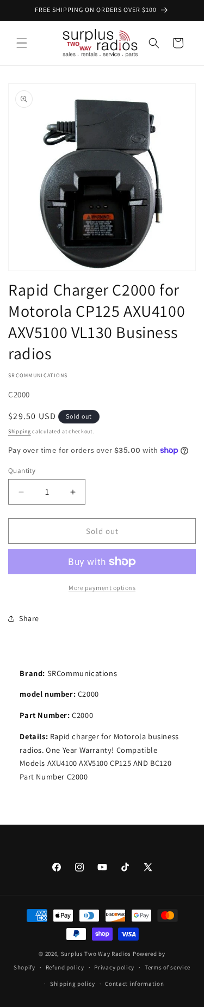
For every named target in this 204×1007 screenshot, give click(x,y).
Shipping (19, 431)
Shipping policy (72, 983)
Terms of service (167, 967)
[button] (22, 43)
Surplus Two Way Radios (96, 953)
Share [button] (29, 618)
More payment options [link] (102, 588)
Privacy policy (114, 967)
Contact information (134, 983)
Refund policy (65, 967)
